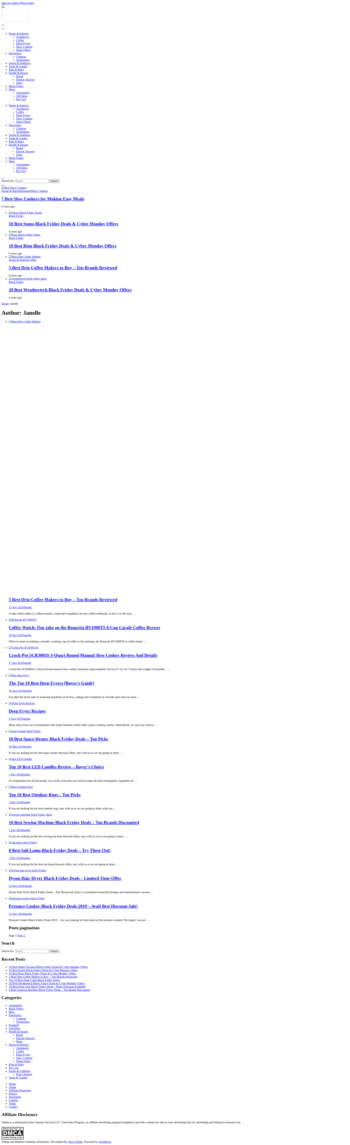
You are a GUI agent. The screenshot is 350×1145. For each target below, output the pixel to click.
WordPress (105, 1141)
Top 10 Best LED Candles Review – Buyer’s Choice (56, 766)
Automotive (23, 92)
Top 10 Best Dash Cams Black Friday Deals (34, 980)
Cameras (21, 56)
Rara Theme (75, 1141)
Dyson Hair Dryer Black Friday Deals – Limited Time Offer (65, 878)
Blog (11, 1012)
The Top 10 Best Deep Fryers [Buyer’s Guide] (51, 683)
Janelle (28, 607)
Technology (23, 59)
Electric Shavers (25, 79)
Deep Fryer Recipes (27, 711)
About (12, 1087)
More (12, 89)
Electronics (15, 53)
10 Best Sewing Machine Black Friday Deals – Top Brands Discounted (74, 822)
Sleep (19, 82)
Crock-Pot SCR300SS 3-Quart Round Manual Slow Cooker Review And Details (83, 655)
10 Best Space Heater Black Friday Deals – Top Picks (58, 739)
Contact (13, 1106)
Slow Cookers (24, 46)
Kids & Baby (16, 69)
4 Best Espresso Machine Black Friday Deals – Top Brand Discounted (49, 989)
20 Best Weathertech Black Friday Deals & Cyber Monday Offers (70, 289)
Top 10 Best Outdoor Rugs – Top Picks (45, 794)
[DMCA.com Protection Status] (12, 1138)
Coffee (20, 40)
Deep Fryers (23, 43)
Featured (26, 191)
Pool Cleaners (24, 1074)
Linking (13, 1100)
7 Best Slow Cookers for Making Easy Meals (42, 198)
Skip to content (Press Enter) (17, 3)
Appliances (22, 36)
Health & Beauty (18, 73)
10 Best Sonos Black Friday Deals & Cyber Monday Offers (63, 223)
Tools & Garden (18, 66)
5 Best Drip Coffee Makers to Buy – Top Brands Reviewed (63, 267)
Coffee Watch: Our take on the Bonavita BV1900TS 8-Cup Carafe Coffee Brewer (84, 627)
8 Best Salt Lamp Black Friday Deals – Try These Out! (60, 850)
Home (12, 1083)
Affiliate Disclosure (20, 1090)
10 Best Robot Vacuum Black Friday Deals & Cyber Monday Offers (48, 966)
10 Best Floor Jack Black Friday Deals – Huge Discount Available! (47, 986)
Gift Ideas (21, 96)
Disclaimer (15, 1096)
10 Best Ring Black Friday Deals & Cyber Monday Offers (62, 245)
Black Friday (16, 86)
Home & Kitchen (19, 33)
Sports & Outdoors (19, 63)
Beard (19, 76)
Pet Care (21, 99)
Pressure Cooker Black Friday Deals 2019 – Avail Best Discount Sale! (73, 906)
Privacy (13, 1093)
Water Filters (23, 50)
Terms (12, 1103)
